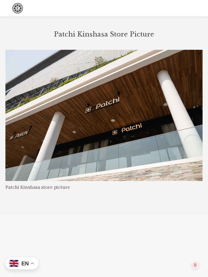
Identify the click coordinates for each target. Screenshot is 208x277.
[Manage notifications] (195, 265)
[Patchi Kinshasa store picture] (104, 115)
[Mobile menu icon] (199, 8)
